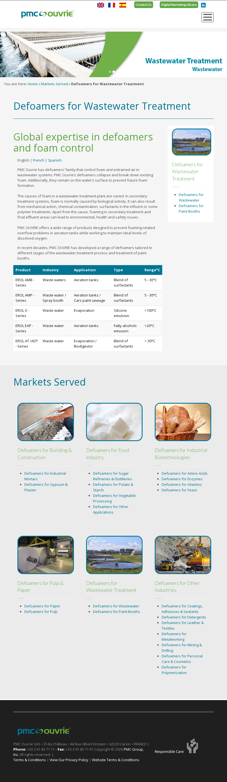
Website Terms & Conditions (115, 759)
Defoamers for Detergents (184, 617)
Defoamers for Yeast (179, 489)
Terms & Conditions (29, 759)
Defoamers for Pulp (41, 611)
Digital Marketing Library (179, 4)
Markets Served (54, 83)
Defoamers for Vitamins (182, 484)
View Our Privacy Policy (69, 759)
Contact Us (144, 4)
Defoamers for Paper (42, 606)
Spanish (55, 160)
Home (33, 83)
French (38, 160)
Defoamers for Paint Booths (116, 611)
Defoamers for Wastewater (116, 606)
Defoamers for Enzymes (182, 478)
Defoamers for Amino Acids (185, 473)
